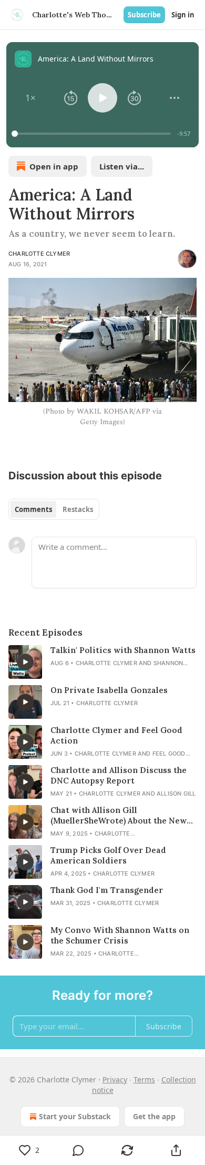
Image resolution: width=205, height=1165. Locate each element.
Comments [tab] (33, 509)
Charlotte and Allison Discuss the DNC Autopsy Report (118, 775)
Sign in (182, 14)
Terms (144, 1079)
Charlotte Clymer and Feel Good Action (116, 735)
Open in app (53, 166)
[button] (30, 98)
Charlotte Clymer (39, 253)
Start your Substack (75, 1116)
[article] (102, 662)
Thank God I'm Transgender (106, 890)
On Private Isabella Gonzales (109, 690)
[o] (25, 662)
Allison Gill (176, 793)
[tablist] (53, 509)
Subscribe (144, 14)
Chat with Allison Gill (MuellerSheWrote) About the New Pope (118, 815)
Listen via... (121, 166)
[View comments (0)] (78, 1150)
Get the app (154, 1116)
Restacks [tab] (78, 509)
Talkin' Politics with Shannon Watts (123, 650)
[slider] (93, 133)
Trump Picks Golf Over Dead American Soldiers (108, 855)
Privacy (114, 1079)
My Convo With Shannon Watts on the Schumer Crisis (119, 935)
